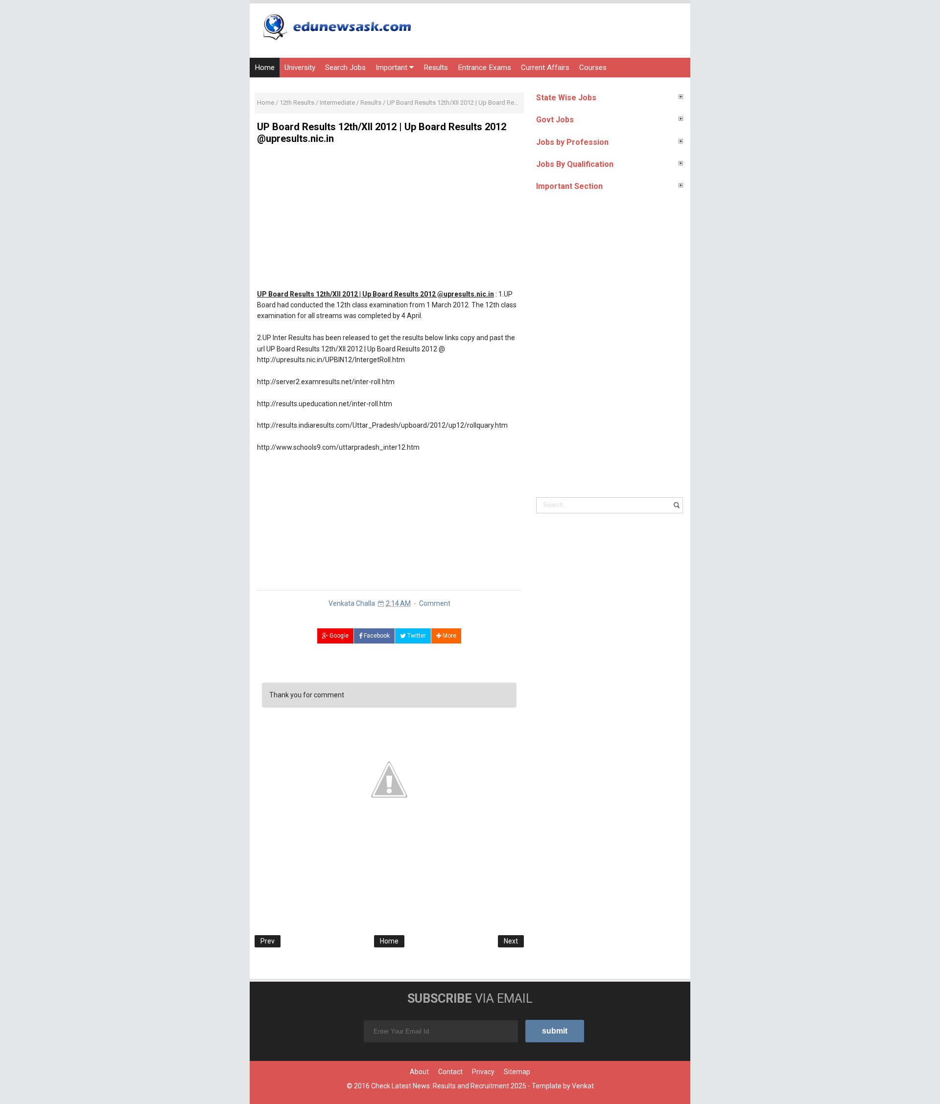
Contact (450, 1072)
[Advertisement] (389, 220)
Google (338, 635)
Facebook (376, 635)
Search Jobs (345, 67)
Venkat (583, 1086)
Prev (267, 941)
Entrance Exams (484, 67)
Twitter (416, 635)
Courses (593, 67)
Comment (434, 603)
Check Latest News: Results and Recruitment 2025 (448, 1086)
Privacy (483, 1072)
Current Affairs (545, 67)
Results (435, 67)
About (419, 1072)
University (299, 67)
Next (511, 941)
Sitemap (517, 1072)
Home (265, 67)
